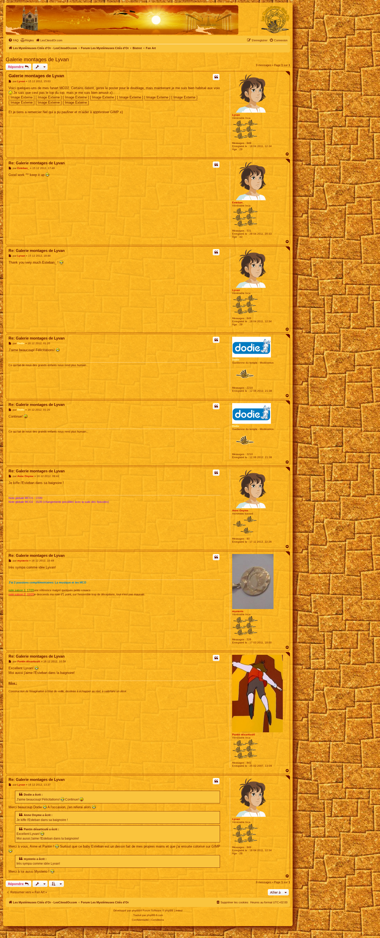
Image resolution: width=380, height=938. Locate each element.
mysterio (237, 611)
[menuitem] (13, 40)
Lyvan (236, 114)
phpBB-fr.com (155, 915)
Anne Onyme (240, 510)
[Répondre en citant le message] (216, 77)
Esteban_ (238, 202)
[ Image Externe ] (22, 97)
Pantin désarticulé (243, 734)
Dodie (235, 359)
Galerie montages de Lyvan (37, 59)
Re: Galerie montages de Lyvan (37, 163)
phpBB (136, 910)
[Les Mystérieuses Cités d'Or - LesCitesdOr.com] (275, 19)
